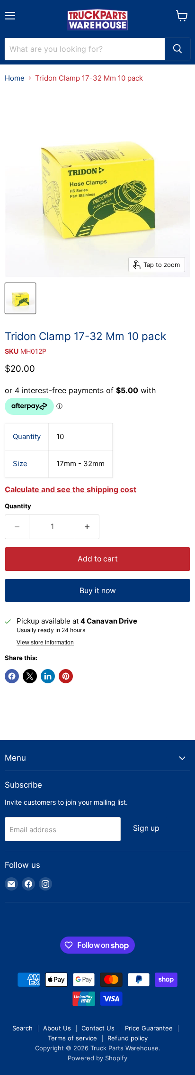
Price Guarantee (149, 1028)
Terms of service (72, 1038)
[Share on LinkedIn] (48, 676)
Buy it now (98, 590)
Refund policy (127, 1038)
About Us (57, 1028)
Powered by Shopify (97, 1058)
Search (22, 1028)
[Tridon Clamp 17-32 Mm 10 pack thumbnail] (20, 298)
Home (15, 78)
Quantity (18, 506)
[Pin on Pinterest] (66, 676)
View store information (45, 642)
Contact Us (98, 1028)
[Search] (177, 49)
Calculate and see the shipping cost (70, 489)
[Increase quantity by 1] (87, 527)
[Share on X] (30, 676)
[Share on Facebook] (12, 676)
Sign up (146, 828)
